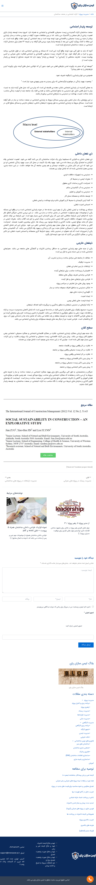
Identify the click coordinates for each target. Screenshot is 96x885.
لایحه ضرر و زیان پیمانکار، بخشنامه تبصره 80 (78, 775)
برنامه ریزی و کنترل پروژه (80, 703)
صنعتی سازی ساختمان (81, 748)
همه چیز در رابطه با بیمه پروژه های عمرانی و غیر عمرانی (75, 781)
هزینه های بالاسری (87, 825)
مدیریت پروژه (89, 700)
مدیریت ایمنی (84, 733)
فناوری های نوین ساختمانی (84, 741)
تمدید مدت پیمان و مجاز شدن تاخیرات (80, 803)
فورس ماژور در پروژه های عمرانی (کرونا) (80, 808)
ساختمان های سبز (83, 744)
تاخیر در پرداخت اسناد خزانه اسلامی (81, 797)
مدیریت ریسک (84, 711)
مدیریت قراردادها (83, 715)
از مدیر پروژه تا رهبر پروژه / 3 (76, 523)
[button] (83, 700)
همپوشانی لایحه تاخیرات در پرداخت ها (80, 814)
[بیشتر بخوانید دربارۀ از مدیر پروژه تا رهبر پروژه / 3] (69, 508)
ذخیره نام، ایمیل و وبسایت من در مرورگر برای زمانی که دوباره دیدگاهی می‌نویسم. (63, 607)
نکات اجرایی (85, 737)
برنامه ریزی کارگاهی (82, 725)
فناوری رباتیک (84, 751)
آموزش (91, 763)
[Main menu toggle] (2, 5)
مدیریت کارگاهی (88, 722)
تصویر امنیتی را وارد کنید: (73, 626)
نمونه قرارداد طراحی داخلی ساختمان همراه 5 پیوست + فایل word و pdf (27, 529)
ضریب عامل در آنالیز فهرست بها (83, 792)
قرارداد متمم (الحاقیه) (86, 830)
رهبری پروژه (85, 707)
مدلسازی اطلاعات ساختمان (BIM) (77, 755)
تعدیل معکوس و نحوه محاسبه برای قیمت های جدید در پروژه (73, 786)
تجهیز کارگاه (85, 729)
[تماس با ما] (90, 879)
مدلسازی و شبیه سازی (81, 759)
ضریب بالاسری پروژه (86, 819)
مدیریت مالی (84, 718)
